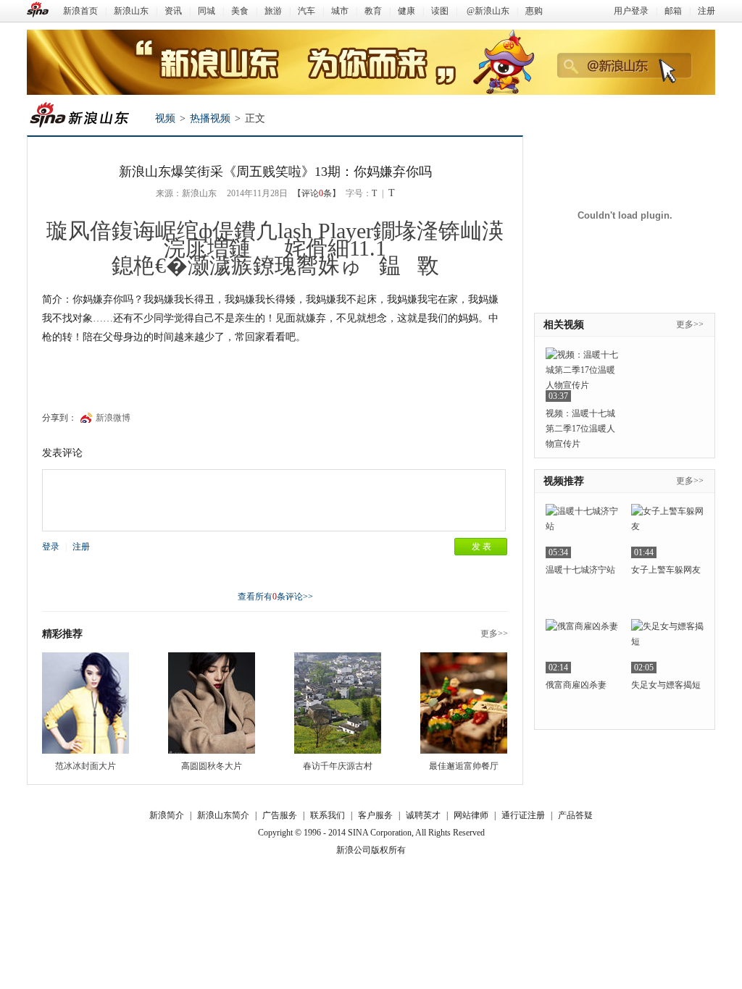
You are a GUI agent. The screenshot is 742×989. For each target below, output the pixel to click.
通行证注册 (523, 815)
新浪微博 (113, 418)
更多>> (494, 633)
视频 (165, 118)
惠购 (534, 11)
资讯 (173, 11)
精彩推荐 (62, 633)
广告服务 (279, 815)
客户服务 (375, 815)
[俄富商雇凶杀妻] (582, 646)
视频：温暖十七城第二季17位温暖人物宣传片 (580, 428)
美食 (240, 11)
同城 (206, 11)
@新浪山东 (488, 11)
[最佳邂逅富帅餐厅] (463, 703)
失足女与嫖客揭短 (666, 685)
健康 (406, 11)
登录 (50, 547)
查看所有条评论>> (275, 597)
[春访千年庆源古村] (337, 703)
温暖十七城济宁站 (580, 570)
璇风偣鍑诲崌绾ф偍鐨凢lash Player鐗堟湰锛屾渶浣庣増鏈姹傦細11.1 (275, 239)
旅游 (273, 11)
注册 (706, 11)
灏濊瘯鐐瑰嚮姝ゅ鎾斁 (313, 265)
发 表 (481, 547)
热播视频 (210, 118)
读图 (440, 11)
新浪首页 (80, 11)
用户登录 (631, 11)
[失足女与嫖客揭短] (667, 646)
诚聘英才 (423, 815)
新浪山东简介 (223, 815)
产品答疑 (575, 815)
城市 (340, 11)
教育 (373, 11)
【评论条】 (317, 193)
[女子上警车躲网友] (667, 531)
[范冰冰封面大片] (85, 703)
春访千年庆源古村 (337, 766)
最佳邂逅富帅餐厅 (464, 766)
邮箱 (673, 11)
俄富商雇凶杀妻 (576, 685)
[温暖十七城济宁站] (582, 531)
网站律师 (471, 815)
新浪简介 (166, 815)
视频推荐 (563, 481)
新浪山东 (131, 11)
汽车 (306, 11)
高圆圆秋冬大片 (211, 766)
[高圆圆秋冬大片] (211, 703)
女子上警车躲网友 (666, 570)
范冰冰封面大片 (85, 766)
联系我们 (327, 815)
